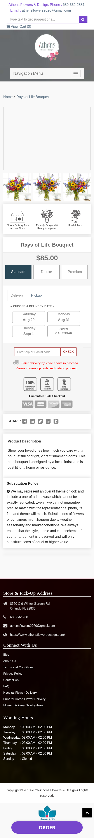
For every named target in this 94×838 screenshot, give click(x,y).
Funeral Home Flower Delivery (24, 699)
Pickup (36, 295)
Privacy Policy (12, 673)
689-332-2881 (74, 5)
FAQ (6, 686)
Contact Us (11, 680)
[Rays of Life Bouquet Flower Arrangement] (17, 187)
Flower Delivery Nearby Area (23, 705)
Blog (6, 654)
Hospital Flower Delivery (20, 692)
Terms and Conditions (18, 667)
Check (68, 351)
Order (47, 827)
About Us (9, 661)
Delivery (17, 295)
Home (8, 97)
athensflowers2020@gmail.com (46, 10)
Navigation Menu (28, 73)
